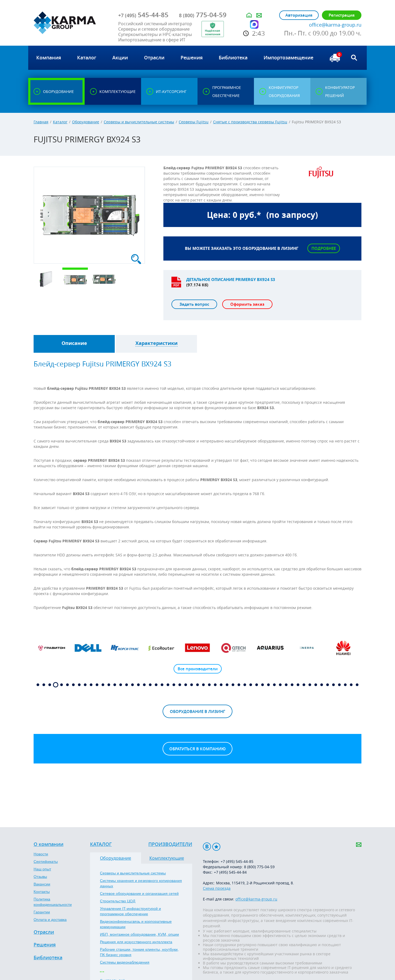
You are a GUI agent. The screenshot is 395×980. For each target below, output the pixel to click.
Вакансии (42, 884)
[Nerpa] (307, 648)
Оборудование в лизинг (197, 711)
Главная (41, 121)
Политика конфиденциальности (53, 902)
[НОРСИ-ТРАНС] (124, 648)
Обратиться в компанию (197, 749)
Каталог (60, 121)
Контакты (42, 891)
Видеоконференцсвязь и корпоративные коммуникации (136, 924)
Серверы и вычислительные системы (139, 121)
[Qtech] (234, 648)
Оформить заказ (247, 304)
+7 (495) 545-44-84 (230, 872)
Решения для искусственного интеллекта (136, 942)
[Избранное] (216, 846)
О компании (48, 844)
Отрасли (44, 932)
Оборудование (85, 121)
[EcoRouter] (161, 648)
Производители (170, 844)
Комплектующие (166, 858)
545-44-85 (143, 15)
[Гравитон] (52, 648)
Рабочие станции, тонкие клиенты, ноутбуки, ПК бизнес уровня (139, 952)
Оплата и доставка (50, 919)
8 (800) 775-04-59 (259, 866)
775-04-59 (203, 15)
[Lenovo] (197, 648)
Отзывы (40, 876)
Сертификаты (46, 861)
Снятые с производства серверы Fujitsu (250, 121)
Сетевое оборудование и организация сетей (139, 893)
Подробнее (323, 248)
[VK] (207, 846)
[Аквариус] (270, 648)
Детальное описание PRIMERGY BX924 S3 (230, 279)
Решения (45, 945)
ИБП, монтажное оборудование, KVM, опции (139, 934)
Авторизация (299, 15)
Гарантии (42, 912)
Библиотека (48, 958)
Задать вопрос (194, 304)
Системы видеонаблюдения (124, 962)
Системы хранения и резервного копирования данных (141, 883)
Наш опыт (42, 869)
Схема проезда (217, 888)
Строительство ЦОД (117, 901)
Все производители (198, 669)
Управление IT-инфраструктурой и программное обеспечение (130, 911)
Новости (41, 854)
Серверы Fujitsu (194, 121)
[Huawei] (343, 648)
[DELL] (88, 648)
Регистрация (342, 15)
